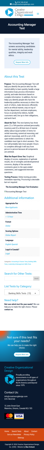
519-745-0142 (22, 2)
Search (36, 278)
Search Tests (16, 431)
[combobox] (22, 292)
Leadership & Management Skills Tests (19, 264)
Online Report (10, 235)
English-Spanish (11, 244)
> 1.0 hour (9, 216)
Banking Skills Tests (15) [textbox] (21, 293)
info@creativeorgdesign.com (15, 396)
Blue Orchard (30, 447)
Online (7, 226)
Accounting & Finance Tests (19, 261)
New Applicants (11, 207)
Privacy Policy (29, 434)
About (26, 431)
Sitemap (21, 438)
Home (6, 431)
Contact (34, 431)
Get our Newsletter (14, 434)
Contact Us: (11, 392)
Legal (7, 253)
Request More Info (22, 62)
